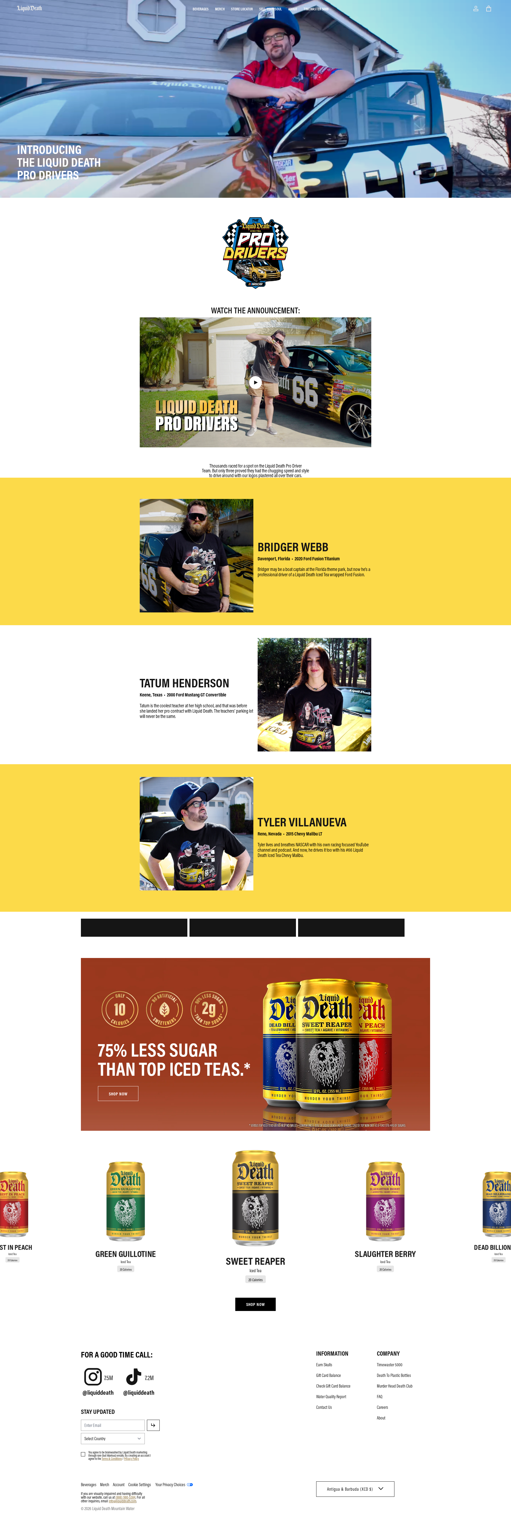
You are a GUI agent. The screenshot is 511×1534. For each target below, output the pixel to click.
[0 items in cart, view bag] (488, 8)
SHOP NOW (118, 1094)
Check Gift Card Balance (333, 1386)
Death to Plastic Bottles (394, 1375)
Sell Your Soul (270, 9)
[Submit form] (153, 1425)
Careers (382, 1407)
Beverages (201, 9)
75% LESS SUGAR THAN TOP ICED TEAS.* (174, 1058)
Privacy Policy (131, 1458)
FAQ (379, 1396)
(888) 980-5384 (125, 1497)
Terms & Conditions (112, 1458)
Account (119, 1484)
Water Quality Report (331, 1396)
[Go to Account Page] (476, 8)
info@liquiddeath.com (122, 1501)
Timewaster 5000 (316, 9)
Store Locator (242, 9)
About (292, 9)
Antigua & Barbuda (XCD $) (350, 1489)
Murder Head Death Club (395, 1386)
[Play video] (255, 382)
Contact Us (324, 1407)
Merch (220, 9)
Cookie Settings (139, 1484)
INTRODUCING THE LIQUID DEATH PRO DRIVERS (59, 161)
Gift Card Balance (328, 1375)
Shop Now (255, 1304)
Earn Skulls (324, 1365)
